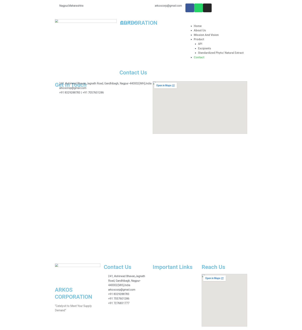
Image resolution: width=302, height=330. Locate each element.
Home (198, 26)
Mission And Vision (206, 35)
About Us (200, 30)
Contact (199, 57)
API (200, 44)
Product (199, 39)
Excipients (204, 48)
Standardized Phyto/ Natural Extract (221, 52)
